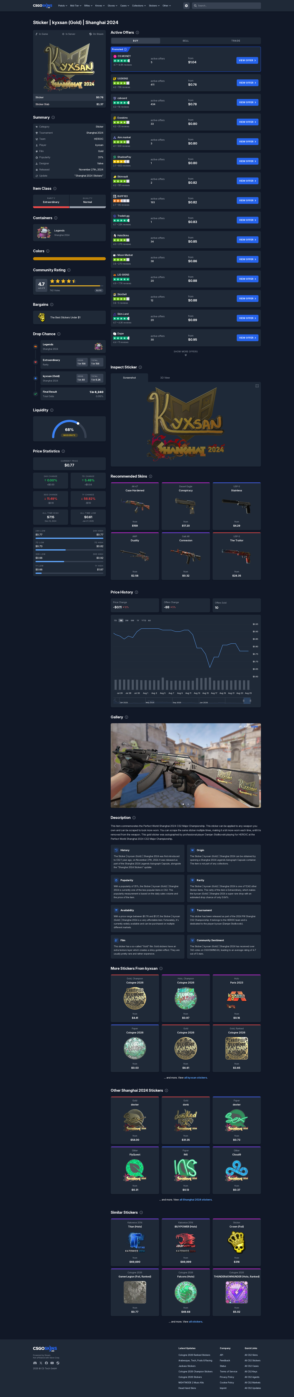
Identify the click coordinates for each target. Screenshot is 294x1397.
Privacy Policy (227, 1377)
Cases (123, 5)
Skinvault (122, 176)
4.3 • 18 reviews (121, 106)
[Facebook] (47, 1363)
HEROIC (98, 138)
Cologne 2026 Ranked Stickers (194, 1355)
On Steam (98, 34)
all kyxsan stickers (195, 1077)
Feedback (225, 1360)
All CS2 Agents (252, 1377)
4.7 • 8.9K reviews (122, 64)
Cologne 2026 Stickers (190, 1377)
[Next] (256, 765)
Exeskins (122, 117)
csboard (122, 98)
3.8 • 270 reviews (122, 263)
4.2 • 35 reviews (121, 126)
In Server (70, 34)
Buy (135, 40)
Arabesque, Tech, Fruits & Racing (195, 1360)
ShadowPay (124, 156)
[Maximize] (257, 386)
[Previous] (115, 765)
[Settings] (186, 5)
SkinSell (122, 294)
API (221, 1355)
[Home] (45, 5)
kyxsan (99, 145)
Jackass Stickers (187, 1366)
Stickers (153, 5)
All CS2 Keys (251, 1371)
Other (165, 5)
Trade (235, 40)
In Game (43, 34)
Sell (186, 40)
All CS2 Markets (252, 1382)
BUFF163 (122, 196)
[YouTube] (53, 1363)
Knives (98, 5)
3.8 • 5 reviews (120, 303)
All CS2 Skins (251, 1355)
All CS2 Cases (252, 1366)
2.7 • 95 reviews (121, 205)
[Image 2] (188, 804)
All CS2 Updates (253, 1388)
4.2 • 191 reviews (121, 185)
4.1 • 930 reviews (121, 146)
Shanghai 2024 (94, 132)
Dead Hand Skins (187, 1388)
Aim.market (124, 137)
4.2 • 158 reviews (121, 87)
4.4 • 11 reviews (120, 342)
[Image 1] (183, 804)
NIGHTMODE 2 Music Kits (191, 1382)
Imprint (223, 1388)
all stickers (195, 1321)
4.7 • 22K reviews (122, 224)
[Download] (115, 803)
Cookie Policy (227, 1382)
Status (223, 1366)
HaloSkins (123, 235)
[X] (42, 1363)
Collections (137, 5)
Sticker (99, 126)
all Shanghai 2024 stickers (195, 1199)
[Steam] (59, 1363)
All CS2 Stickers (252, 1360)
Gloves (111, 5)
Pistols (61, 5)
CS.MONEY (124, 56)
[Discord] (36, 1363)
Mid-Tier (74, 5)
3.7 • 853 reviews (122, 165)
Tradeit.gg (123, 215)
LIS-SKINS (123, 274)
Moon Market (125, 255)
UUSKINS (122, 78)
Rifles (87, 5)
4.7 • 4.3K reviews (122, 322)
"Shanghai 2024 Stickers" (88, 175)
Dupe (120, 333)
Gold (100, 151)
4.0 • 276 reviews (122, 244)
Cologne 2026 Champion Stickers (196, 1371)
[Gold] (69, 258)
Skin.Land (123, 313)
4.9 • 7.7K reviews (122, 283)
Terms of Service (228, 1371)
